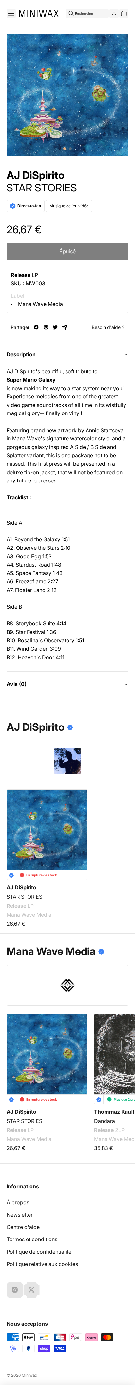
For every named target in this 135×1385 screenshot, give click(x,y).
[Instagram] (15, 1290)
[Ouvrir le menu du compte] (114, 13)
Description (21, 354)
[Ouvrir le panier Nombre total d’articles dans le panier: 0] (123, 13)
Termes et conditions (32, 1239)
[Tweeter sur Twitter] (55, 327)
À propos (18, 1202)
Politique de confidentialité (39, 1251)
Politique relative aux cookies (42, 1264)
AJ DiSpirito (36, 175)
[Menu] (11, 13)
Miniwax (29, 1375)
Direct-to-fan (29, 206)
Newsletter (20, 1214)
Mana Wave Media (40, 304)
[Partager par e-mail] (65, 327)
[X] (31, 1290)
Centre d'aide (23, 1227)
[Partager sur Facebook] (36, 327)
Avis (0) (17, 684)
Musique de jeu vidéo (68, 205)
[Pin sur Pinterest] (45, 327)
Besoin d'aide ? (108, 327)
